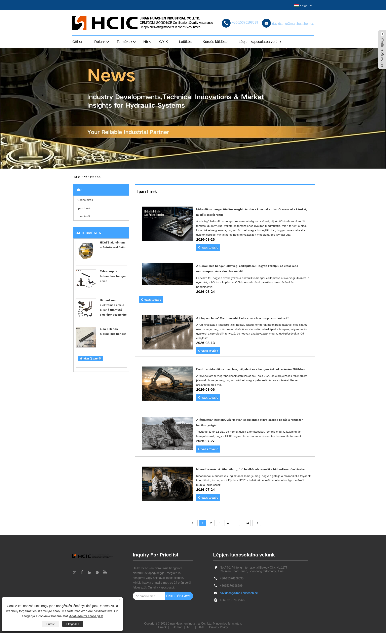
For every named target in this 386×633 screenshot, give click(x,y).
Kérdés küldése (215, 42)
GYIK (163, 42)
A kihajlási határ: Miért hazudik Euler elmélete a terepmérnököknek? (242, 318)
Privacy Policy (218, 627)
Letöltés (185, 42)
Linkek (162, 627)
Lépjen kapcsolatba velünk (260, 42)
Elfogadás (72, 624)
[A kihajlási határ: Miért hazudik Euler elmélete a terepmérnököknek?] (167, 333)
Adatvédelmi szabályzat (86, 616)
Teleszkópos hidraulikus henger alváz (113, 276)
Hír (85, 176)
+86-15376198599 (231, 578)
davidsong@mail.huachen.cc (239, 593)
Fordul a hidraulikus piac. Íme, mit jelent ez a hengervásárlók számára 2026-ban (250, 369)
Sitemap (176, 627)
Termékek (124, 42)
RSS (190, 627)
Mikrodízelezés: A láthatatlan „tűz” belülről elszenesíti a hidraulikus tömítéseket (251, 469)
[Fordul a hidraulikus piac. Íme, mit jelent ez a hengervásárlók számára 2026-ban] (167, 384)
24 (247, 523)
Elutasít (50, 624)
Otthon (77, 42)
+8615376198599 (231, 585)
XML (201, 627)
